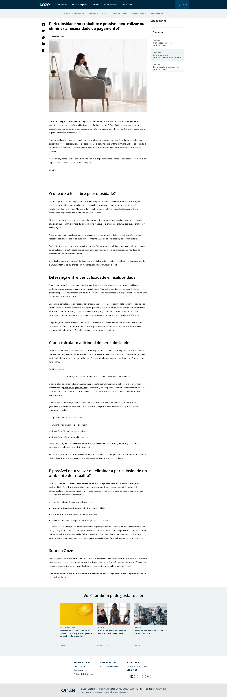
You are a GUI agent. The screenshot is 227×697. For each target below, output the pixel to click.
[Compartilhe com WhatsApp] (43, 37)
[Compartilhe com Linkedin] (43, 43)
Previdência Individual (98, 13)
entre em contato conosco (88, 573)
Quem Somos (80, 666)
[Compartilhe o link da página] (43, 50)
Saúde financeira (111, 4)
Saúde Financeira (139, 13)
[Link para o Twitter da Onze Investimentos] (140, 676)
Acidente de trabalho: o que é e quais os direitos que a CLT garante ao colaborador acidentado (76, 633)
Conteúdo (127, 4)
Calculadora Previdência (110, 666)
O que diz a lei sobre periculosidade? (162, 44)
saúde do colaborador (59, 311)
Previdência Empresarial (74, 13)
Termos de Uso (80, 670)
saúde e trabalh (90, 292)
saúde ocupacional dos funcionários (105, 538)
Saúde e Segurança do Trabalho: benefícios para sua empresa (111, 632)
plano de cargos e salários (75, 387)
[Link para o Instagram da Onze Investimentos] (148, 676)
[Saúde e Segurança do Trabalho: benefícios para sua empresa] (113, 614)
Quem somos (61, 4)
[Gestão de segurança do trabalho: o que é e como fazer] (150, 614)
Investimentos (157, 13)
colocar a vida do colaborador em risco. (110, 205)
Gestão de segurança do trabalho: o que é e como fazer (150, 632)
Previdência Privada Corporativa (89, 558)
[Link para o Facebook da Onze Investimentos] (132, 676)
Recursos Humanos (119, 13)
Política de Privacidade (83, 674)
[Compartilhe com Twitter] (43, 30)
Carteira (95, 4)
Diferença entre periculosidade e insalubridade (167, 56)
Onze (144, 558)
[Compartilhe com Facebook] (43, 24)
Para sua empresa (79, 4)
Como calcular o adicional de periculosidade (166, 68)
